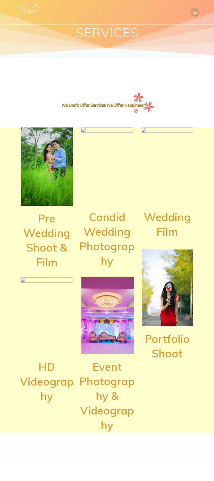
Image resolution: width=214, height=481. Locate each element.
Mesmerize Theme (148, 468)
